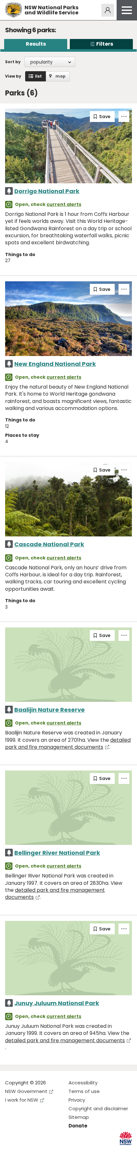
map (60, 76)
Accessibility (82, 1082)
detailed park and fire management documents (68, 743)
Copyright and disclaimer (98, 1108)
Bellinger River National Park (57, 853)
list (38, 76)
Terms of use (84, 1091)
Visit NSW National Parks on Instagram (25, 1151)
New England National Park (55, 364)
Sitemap (78, 1117)
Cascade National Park (49, 544)
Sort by (13, 61)
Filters (104, 44)
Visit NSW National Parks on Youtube (38, 1151)
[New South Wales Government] (125, 1138)
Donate (77, 1125)
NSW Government (26, 1091)
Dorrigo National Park (46, 191)
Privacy (76, 1099)
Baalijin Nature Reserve (49, 710)
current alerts (64, 204)
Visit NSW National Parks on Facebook (11, 1151)
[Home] (13, 10)
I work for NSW (21, 1099)
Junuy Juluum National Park (56, 1003)
